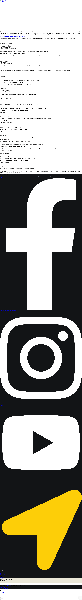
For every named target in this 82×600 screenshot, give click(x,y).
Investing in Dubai (3, 30)
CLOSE (1, 598)
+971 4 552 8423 (2, 573)
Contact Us (1, 4)
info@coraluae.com (3, 577)
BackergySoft (9, 585)
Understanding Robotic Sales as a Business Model (13, 36)
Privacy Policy (2, 586)
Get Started (1, 3)
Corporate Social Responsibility (4, 588)
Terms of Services (2, 587)
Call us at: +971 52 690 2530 (4, 2)
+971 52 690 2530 (2, 574)
